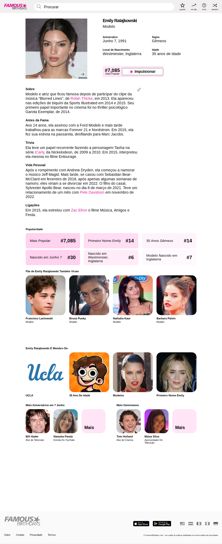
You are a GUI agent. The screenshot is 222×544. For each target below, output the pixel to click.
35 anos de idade (166, 54)
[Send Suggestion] (139, 90)
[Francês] (199, 523)
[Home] (56, 521)
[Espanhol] (190, 523)
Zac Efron (79, 210)
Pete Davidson (92, 192)
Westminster (113, 54)
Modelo (109, 26)
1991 (122, 41)
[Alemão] (215, 523)
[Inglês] (182, 523)
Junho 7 (109, 41)
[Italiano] (207, 523)
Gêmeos (159, 41)
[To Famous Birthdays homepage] (15, 6)
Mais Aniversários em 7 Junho (45, 405)
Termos (52, 535)
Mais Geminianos (128, 405)
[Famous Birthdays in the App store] (141, 523)
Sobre (7, 535)
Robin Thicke (82, 98)
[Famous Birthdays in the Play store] (162, 523)
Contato (20, 535)
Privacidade (36, 535)
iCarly (39, 152)
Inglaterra (133, 54)
